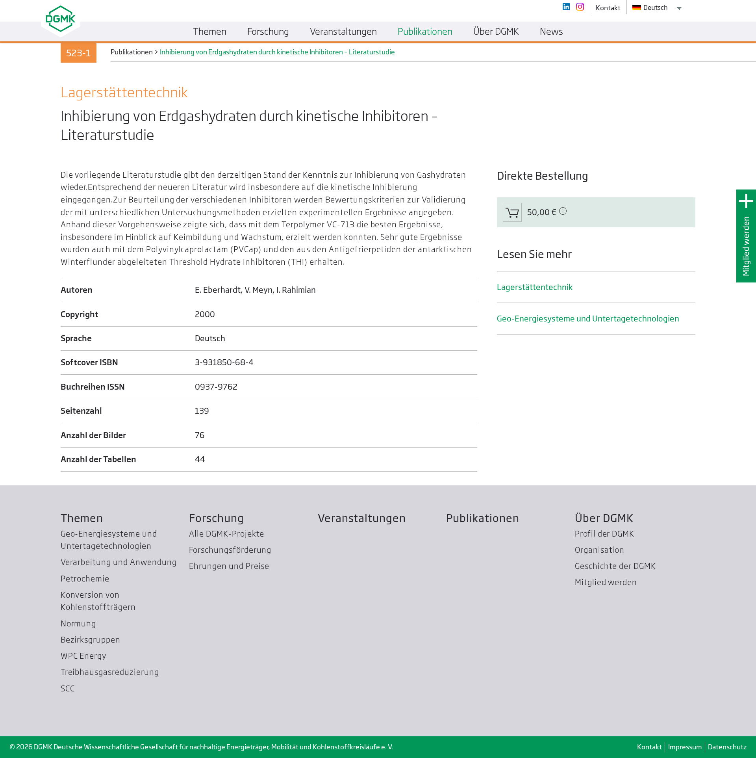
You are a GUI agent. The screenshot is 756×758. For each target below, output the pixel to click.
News (551, 31)
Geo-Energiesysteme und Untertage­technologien (588, 318)
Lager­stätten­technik (535, 287)
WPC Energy (84, 656)
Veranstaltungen (362, 517)
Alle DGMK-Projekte (226, 534)
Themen (82, 517)
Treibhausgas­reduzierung (110, 672)
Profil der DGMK (604, 534)
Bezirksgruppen (90, 640)
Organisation (600, 550)
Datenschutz (727, 747)
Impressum (685, 747)
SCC (68, 688)
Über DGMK (604, 517)
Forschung (216, 517)
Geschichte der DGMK (615, 566)
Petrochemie (85, 578)
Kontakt (649, 747)
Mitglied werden (746, 246)
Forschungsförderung (230, 550)
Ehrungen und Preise (229, 566)
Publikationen (482, 517)
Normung (78, 623)
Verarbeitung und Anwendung (119, 562)
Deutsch (655, 7)
